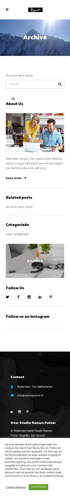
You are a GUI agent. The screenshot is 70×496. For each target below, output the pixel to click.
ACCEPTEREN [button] (38, 487)
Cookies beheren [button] (16, 487)
